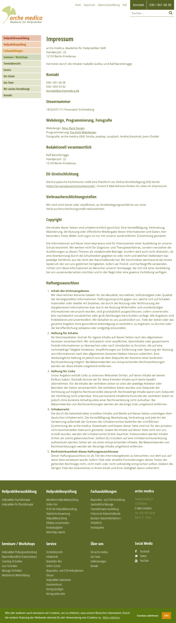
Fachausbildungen (13, 51)
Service (7, 70)
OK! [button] (166, 615)
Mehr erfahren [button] (111, 617)
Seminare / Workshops (16, 57)
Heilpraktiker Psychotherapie (16, 500)
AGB (125, 5)
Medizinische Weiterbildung (16, 575)
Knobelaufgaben (54, 527)
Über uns (97, 543)
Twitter (143, 556)
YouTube (144, 560)
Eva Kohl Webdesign (83, 132)
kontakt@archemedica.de (62, 91)
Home (78, 5)
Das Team (9, 82)
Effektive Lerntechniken (57, 523)
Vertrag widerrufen (55, 594)
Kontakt (8, 95)
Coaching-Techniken (12, 561)
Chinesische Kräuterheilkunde (105, 513)
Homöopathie (97, 527)
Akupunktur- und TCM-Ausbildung (108, 500)
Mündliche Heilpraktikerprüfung (62, 500)
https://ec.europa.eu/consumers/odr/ (70, 186)
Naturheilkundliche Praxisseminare (19, 557)
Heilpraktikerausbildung (16, 38)
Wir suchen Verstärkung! (17, 89)
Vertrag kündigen (54, 589)
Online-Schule (53, 566)
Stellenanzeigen (98, 561)
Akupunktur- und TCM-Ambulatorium (64, 570)
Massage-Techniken (12, 570)
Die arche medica (99, 552)
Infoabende (52, 557)
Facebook (144, 551)
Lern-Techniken (9, 566)
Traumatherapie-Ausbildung (105, 509)
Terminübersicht (12, 63)
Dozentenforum (54, 584)
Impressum (89, 5)
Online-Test (52, 504)
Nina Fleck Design (73, 128)
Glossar (50, 575)
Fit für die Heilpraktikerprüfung (61, 509)
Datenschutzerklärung (109, 5)
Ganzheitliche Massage (102, 504)
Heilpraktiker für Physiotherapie (17, 504)
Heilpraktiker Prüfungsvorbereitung (19, 552)
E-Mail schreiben (143, 508)
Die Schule (9, 76)
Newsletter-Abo (54, 561)
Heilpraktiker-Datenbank (58, 580)
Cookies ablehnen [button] (147, 615)
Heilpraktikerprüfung (15, 44)
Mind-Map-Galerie (55, 532)
